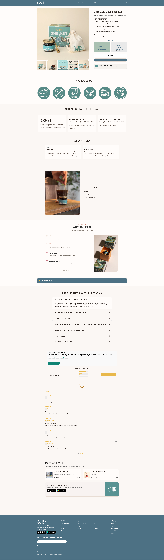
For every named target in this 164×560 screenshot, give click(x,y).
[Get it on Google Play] (51, 532)
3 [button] (82, 453)
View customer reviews (54, 363)
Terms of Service (114, 533)
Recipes (96, 526)
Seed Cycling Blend (65, 526)
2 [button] (80, 453)
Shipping (102, 36)
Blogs (95, 523)
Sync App (96, 531)
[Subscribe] (65, 542)
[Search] (123, 3)
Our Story (96, 528)
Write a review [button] (108, 374)
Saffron (62, 528)
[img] (48, 395)
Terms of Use (51, 545)
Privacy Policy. (58, 545)
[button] (102, 48)
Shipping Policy (114, 526)
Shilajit (78, 526)
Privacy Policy (114, 531)
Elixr (62, 531)
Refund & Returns (114, 528)
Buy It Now (110, 60)
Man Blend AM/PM (81, 523)
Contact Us (113, 523)
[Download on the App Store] (41, 532)
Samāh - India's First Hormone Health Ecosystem (51, 554)
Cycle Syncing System (65, 523)
